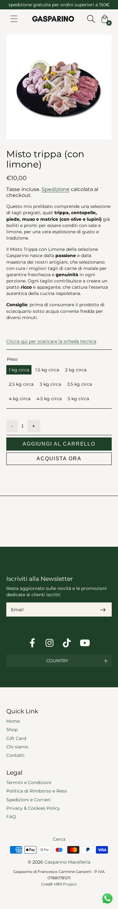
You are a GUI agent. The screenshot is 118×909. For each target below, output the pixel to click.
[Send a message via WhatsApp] (107, 898)
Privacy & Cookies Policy (33, 808)
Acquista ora (59, 458)
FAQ (11, 816)
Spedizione (56, 189)
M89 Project (65, 884)
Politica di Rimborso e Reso (36, 791)
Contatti (15, 755)
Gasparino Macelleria (67, 862)
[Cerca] (91, 19)
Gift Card (16, 738)
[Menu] (14, 19)
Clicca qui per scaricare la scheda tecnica (51, 341)
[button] (59, 660)
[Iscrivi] (103, 609)
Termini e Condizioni (28, 782)
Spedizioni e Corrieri (28, 800)
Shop (12, 729)
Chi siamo (17, 747)
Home (13, 721)
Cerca (59, 839)
